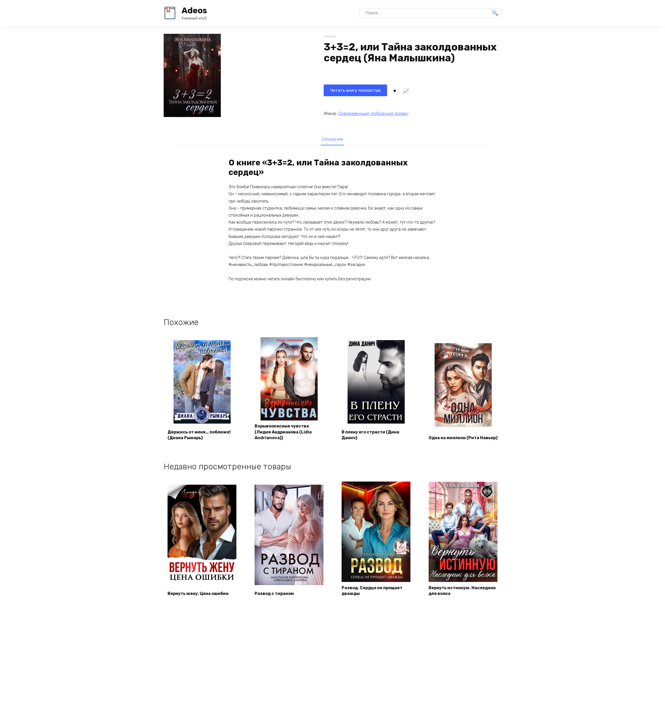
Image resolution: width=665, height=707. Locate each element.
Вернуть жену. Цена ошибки (198, 593)
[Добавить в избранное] (395, 90)
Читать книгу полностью (355, 90)
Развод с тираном (274, 593)
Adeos (194, 10)
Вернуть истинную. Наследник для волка (462, 590)
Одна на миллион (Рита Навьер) (463, 437)
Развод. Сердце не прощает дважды (372, 590)
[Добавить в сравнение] (406, 90)
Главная (330, 36)
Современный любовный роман (373, 113)
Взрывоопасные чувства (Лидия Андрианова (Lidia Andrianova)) (283, 432)
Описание (332, 139)
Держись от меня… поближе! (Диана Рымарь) (199, 435)
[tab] (332, 139)
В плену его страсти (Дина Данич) (370, 435)
